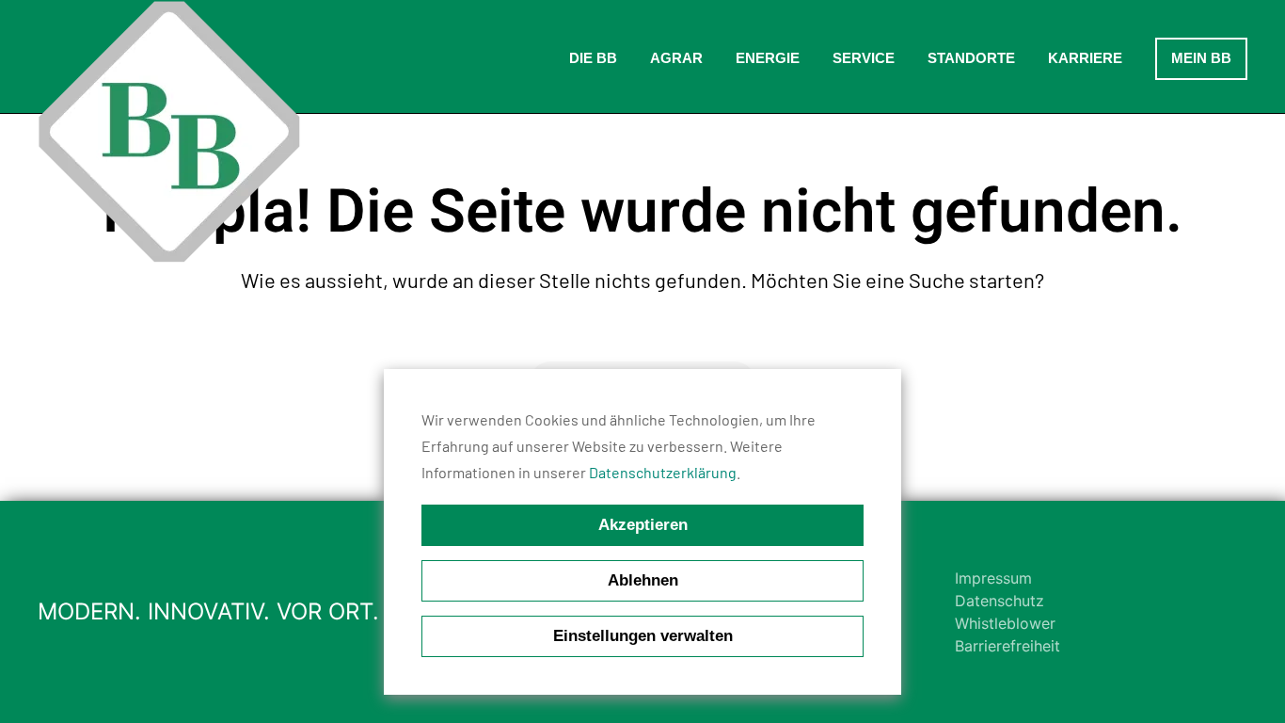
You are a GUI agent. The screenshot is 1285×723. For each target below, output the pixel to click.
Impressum (993, 578)
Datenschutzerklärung (663, 472)
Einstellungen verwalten (643, 636)
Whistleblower (1005, 623)
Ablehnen (643, 580)
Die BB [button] (593, 58)
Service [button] (864, 58)
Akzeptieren (643, 525)
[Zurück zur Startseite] (169, 132)
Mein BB (1201, 58)
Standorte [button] (971, 58)
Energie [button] (768, 58)
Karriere (1085, 58)
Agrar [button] (676, 58)
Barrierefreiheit (1007, 645)
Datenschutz (999, 600)
